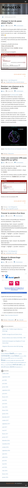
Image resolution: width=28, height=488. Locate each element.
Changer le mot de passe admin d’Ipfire (11, 22)
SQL (22, 364)
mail (6, 360)
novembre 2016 (6, 443)
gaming (7, 358)
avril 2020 (4, 383)
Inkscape (18, 358)
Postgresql (8, 362)
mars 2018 (4, 407)
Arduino (7, 353)
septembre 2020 (6, 377)
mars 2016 (4, 470)
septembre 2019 (6, 390)
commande (8, 253)
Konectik (11, 6)
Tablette (7, 367)
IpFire (11, 82)
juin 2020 (4, 380)
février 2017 (5, 433)
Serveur (22, 82)
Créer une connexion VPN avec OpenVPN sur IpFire (14, 159)
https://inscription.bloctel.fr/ (11, 315)
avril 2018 (4, 403)
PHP (23, 360)
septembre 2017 (6, 423)
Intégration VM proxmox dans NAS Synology (12, 346)
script (6, 364)
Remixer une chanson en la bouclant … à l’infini (12, 87)
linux (14, 82)
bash (12, 353)
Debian (16, 356)
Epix (3, 25)
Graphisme (12, 358)
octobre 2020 (5, 373)
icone (15, 358)
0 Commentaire (19, 25)
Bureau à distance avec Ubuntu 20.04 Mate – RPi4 (14, 337)
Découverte (11, 153)
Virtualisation (18, 367)
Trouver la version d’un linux (13, 213)
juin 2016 (4, 460)
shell (16, 253)
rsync (4, 364)
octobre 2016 (5, 447)
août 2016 (4, 454)
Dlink (25, 356)
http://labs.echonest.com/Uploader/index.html (16, 149)
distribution (21, 356)
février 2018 (5, 410)
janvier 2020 (5, 387)
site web (21, 320)
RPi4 (2, 364)
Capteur (20, 353)
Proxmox (15, 362)
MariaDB (8, 360)
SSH (24, 364)
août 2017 (4, 427)
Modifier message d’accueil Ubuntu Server (12, 334)
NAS (15, 360)
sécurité (18, 82)
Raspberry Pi (23, 362)
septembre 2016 (6, 450)
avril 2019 (4, 393)
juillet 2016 (5, 457)
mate (12, 360)
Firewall (8, 82)
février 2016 (5, 474)
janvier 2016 (5, 477)
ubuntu (12, 367)
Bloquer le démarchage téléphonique (10, 258)
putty (19, 362)
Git (9, 358)
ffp (1, 358)
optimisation (19, 360)
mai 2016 (4, 464)
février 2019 (5, 397)
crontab (12, 356)
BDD (15, 353)
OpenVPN (11, 208)
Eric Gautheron (18, 483)
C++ (17, 353)
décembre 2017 (6, 417)
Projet (11, 362)
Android (3, 353)
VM (21, 367)
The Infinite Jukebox (14, 94)
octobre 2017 (5, 420)
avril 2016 (4, 467)
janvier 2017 (5, 437)
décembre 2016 (6, 440)
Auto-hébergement (12, 80)
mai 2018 (4, 400)
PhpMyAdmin (3, 362)
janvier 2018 (5, 413)
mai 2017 (4, 430)
